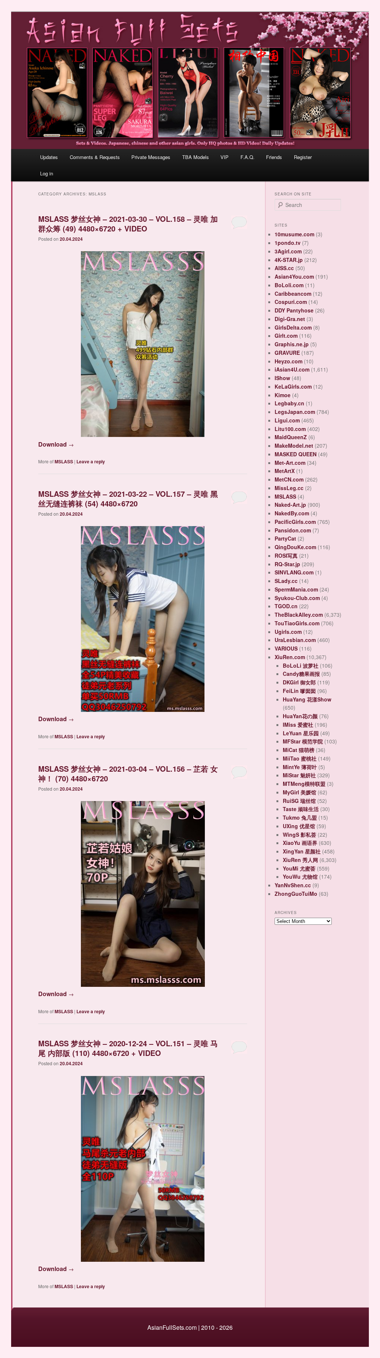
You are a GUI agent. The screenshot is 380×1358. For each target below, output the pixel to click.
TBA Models (195, 157)
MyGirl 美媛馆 (299, 792)
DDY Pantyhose (294, 310)
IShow (282, 378)
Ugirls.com (288, 631)
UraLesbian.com (295, 640)
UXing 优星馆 (299, 826)
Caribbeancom (293, 293)
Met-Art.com (290, 462)
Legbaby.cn (289, 403)
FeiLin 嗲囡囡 (299, 690)
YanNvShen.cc (293, 885)
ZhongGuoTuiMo (296, 893)
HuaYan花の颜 (300, 716)
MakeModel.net (294, 445)
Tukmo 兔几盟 (300, 817)
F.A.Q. (247, 157)
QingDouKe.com (295, 547)
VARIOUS (286, 648)
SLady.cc (286, 580)
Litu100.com (290, 428)
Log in (46, 173)
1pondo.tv (288, 242)
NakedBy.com (292, 513)
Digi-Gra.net (290, 319)
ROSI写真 (286, 555)
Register (303, 157)
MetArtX (285, 470)
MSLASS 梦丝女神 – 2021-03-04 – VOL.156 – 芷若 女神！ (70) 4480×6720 (128, 773)
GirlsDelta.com (293, 327)
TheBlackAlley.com (299, 614)
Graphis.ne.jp (292, 344)
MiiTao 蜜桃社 (300, 758)
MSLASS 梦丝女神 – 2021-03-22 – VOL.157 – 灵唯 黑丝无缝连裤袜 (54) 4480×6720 (128, 498)
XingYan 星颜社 (302, 851)
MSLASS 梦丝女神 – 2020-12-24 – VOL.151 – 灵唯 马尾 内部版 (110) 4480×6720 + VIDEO (128, 1048)
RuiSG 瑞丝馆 (299, 800)
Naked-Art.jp (290, 504)
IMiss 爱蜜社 (298, 724)
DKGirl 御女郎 (299, 682)
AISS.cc (284, 268)
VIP (224, 157)
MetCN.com (289, 479)
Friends (274, 157)
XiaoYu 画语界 (300, 842)
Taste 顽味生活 (301, 809)
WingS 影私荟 (299, 834)
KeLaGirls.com (293, 386)
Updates (49, 157)
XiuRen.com (290, 657)
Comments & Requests (95, 157)
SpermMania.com (296, 589)
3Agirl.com (288, 251)
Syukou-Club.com (297, 598)
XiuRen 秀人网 (300, 859)
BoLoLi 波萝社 (300, 665)
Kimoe (283, 395)
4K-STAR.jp (289, 259)
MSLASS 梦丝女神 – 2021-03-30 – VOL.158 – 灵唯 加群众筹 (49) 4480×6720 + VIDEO (128, 223)
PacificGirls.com (295, 521)
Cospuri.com (291, 301)
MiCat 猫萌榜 (298, 749)
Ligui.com (287, 420)
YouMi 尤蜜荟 (299, 868)
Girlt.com (286, 335)
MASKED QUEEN (296, 454)
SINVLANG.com (294, 572)
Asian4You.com (294, 276)
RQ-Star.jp (287, 564)
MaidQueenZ (291, 437)
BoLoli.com (289, 285)
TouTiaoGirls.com (297, 623)
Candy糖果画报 (301, 673)
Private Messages (150, 157)
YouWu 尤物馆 (300, 876)
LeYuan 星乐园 (301, 733)
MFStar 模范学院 (303, 741)
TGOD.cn (286, 606)
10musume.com (294, 234)
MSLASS (64, 461)
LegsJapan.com (295, 411)
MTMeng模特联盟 (304, 783)
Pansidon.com (293, 530)
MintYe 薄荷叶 (300, 767)
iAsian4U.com (292, 369)
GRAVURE (287, 352)
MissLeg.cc (289, 488)
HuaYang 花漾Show (307, 699)
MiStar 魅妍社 (299, 775)
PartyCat (285, 538)
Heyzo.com (288, 361)
